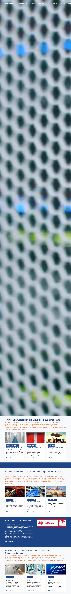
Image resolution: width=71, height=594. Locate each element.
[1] (10, 3)
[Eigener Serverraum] (35, 437)
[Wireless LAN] (56, 568)
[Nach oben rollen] (68, 591)
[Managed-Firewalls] (35, 491)
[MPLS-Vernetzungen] (56, 491)
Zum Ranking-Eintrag (9, 541)
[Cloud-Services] (56, 437)
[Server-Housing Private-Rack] (15, 437)
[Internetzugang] (15, 491)
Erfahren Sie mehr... (10, 457)
